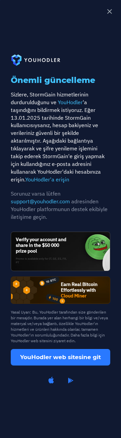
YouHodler (70, 102)
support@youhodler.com (40, 201)
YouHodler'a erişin (47, 179)
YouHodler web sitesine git (60, 357)
